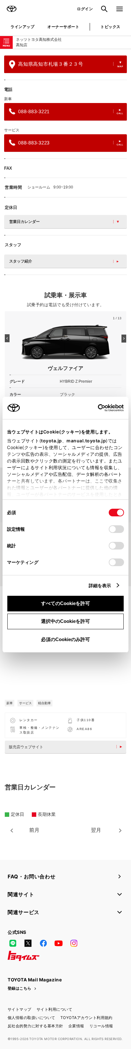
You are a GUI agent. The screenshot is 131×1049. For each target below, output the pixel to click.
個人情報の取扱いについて (31, 1017)
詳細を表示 (100, 585)
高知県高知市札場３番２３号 (50, 64)
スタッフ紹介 (20, 261)
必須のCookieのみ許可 (65, 639)
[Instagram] (74, 943)
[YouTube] (58, 943)
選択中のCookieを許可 (65, 621)
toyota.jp (51, 440)
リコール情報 (101, 1025)
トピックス (110, 26)
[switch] (116, 529)
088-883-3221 (34, 111)
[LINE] (13, 943)
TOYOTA (11, 9)
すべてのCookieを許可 (65, 603)
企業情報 (76, 1025)
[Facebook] (43, 943)
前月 (34, 830)
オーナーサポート (63, 26)
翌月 (96, 830)
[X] (28, 943)
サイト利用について (54, 1009)
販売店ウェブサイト (26, 747)
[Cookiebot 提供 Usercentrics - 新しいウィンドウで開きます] (96, 408)
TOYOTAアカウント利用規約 (86, 1017)
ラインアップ (22, 26)
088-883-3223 (34, 142)
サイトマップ (19, 1009)
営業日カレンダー (24, 221)
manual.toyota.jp (86, 440)
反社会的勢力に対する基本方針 (35, 1025)
